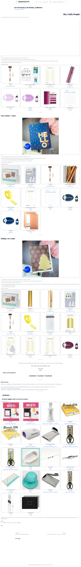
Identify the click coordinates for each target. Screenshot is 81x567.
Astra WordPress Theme (49, 564)
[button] (65, 2)
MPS (7, 86)
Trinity (15, 423)
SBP (13, 423)
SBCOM (29, 110)
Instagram (32, 376)
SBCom (11, 86)
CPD (10, 109)
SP (8, 86)
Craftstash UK (51, 423)
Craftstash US (56, 423)
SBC (51, 109)
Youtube (41, 376)
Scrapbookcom (7, 423)
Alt (49, 109)
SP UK (14, 86)
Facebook (48, 376)
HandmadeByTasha (23, 1)
